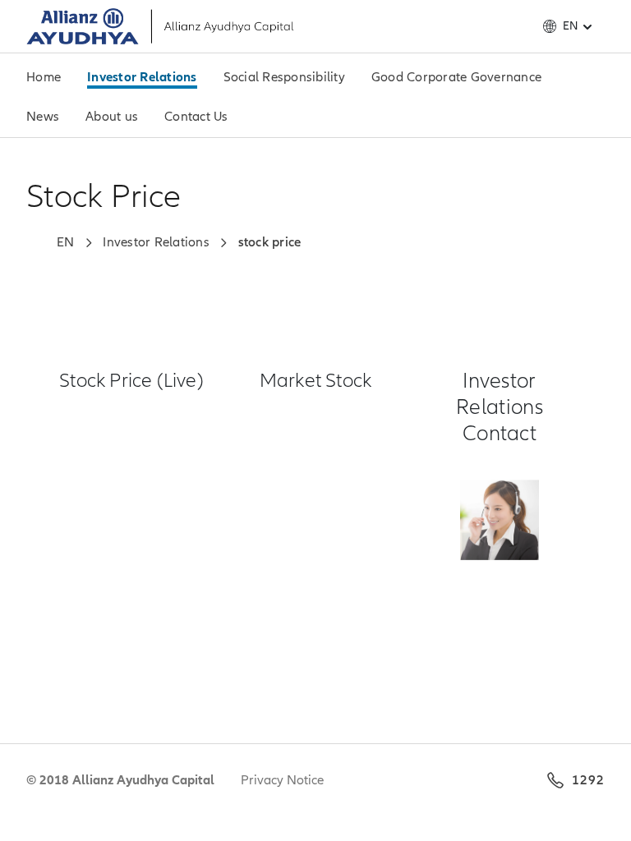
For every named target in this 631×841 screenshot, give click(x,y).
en (570, 26)
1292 (588, 780)
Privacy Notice (282, 780)
